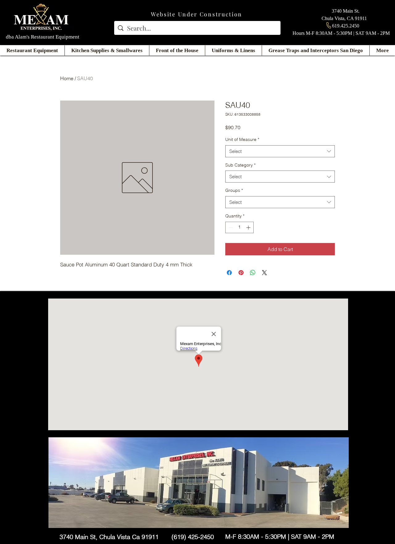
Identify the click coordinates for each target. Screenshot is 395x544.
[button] (32, 50)
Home (66, 78)
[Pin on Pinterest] (241, 272)
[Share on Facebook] (229, 272)
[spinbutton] (239, 227)
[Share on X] (264, 272)
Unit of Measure (242, 139)
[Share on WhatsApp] (252, 272)
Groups (234, 190)
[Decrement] (230, 227)
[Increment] (249, 227)
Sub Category (240, 165)
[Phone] (328, 25)
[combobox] (280, 151)
